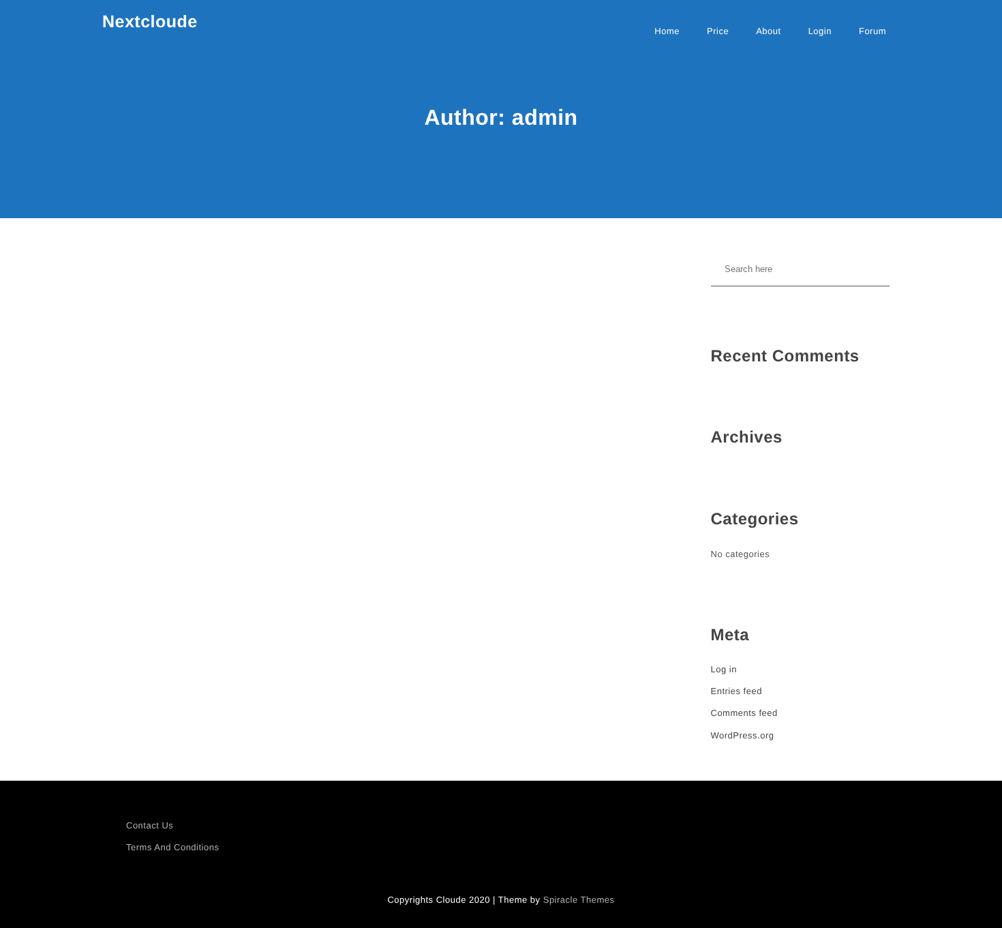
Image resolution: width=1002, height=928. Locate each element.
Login (820, 31)
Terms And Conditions (172, 847)
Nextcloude (150, 21)
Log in (724, 669)
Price (718, 31)
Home (667, 31)
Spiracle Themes (579, 900)
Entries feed (736, 691)
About (768, 31)
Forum (872, 31)
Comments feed (744, 713)
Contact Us (149, 825)
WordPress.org (742, 735)
